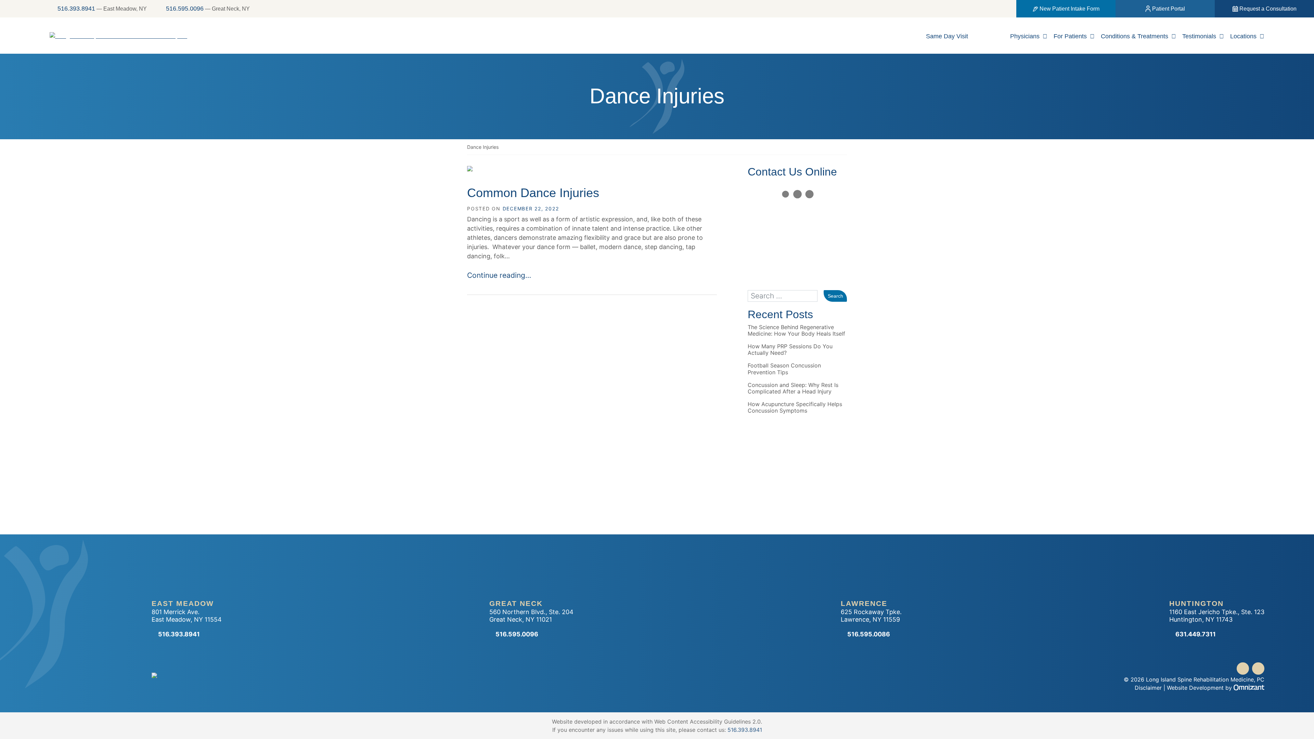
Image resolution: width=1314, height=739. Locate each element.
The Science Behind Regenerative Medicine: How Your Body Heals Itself (796, 330)
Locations (1243, 36)
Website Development (1195, 687)
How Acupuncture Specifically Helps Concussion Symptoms (795, 407)
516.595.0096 (184, 8)
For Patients (1070, 36)
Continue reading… (499, 275)
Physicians (1025, 36)
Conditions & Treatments (1134, 36)
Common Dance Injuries (533, 193)
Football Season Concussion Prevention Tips (784, 368)
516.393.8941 (76, 8)
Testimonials (1199, 36)
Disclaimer (1148, 687)
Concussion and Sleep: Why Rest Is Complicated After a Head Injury (793, 388)
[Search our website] (786, 296)
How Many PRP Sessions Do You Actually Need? (790, 349)
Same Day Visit (947, 36)
